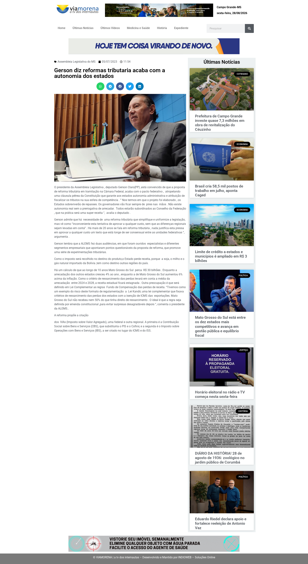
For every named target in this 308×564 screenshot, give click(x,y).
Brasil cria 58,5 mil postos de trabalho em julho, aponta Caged (219, 190)
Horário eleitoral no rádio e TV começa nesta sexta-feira (220, 394)
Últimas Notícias (83, 28)
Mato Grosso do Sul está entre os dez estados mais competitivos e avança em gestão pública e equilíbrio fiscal (220, 326)
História (162, 28)
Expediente (181, 28)
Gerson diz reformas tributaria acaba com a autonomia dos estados (109, 73)
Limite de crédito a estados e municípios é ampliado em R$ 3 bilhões (221, 256)
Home (61, 28)
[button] (100, 86)
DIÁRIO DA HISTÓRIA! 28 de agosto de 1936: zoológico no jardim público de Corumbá (220, 457)
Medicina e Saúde (138, 28)
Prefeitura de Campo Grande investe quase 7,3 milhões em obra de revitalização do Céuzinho (219, 123)
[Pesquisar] (249, 28)
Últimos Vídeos (110, 28)
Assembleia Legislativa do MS (77, 61)
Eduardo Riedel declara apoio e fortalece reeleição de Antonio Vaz (220, 523)
